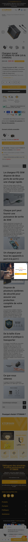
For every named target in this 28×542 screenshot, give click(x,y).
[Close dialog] (26, 263)
